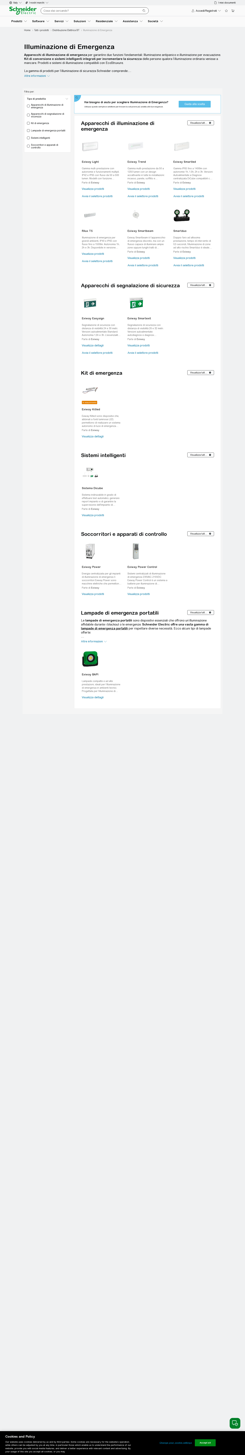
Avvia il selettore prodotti (97, 196)
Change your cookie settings (176, 1442)
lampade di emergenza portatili (104, 628)
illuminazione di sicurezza (78, 71)
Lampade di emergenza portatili (120, 613)
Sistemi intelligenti (103, 455)
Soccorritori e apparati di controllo (124, 534)
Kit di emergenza (101, 373)
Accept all (205, 1442)
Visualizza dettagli (93, 345)
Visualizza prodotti (93, 188)
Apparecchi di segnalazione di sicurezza (130, 285)
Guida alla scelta (194, 104)
